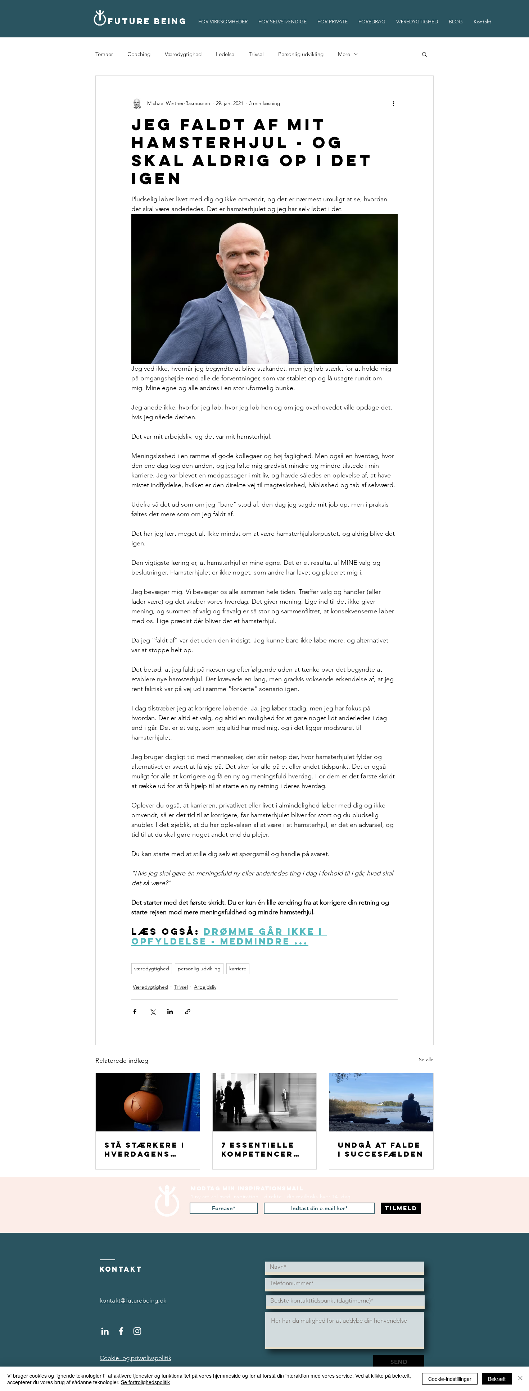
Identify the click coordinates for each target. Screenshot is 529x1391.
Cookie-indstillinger (449, 1378)
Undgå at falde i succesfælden (381, 1149)
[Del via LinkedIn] (170, 1011)
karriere (238, 968)
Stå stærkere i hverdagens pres (144, 1149)
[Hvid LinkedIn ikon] (105, 1331)
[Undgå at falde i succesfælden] (381, 1102)
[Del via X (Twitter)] (152, 1011)
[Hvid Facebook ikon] (121, 1331)
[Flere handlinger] (393, 103)
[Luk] (520, 1378)
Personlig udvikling (301, 54)
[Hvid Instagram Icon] (137, 1331)
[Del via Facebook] (134, 1011)
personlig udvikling (199, 968)
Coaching (138, 54)
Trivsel (256, 54)
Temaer (104, 54)
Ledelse (225, 54)
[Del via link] (187, 1011)
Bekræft (497, 1378)
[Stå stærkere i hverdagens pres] (148, 1102)
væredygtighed (151, 968)
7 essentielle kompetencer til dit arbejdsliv (258, 1149)
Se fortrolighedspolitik (145, 1382)
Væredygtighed (183, 54)
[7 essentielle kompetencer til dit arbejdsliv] (265, 1102)
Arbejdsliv (205, 987)
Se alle (426, 1059)
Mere (344, 54)
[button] (424, 54)
